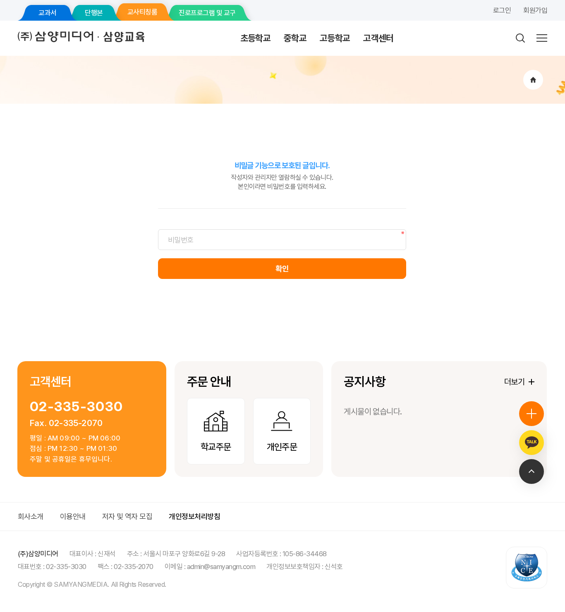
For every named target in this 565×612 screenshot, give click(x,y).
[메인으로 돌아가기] (533, 80)
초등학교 (255, 38)
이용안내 (73, 516)
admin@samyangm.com (221, 566)
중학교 (295, 38)
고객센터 (378, 38)
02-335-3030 (76, 406)
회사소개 (30, 516)
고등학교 (335, 38)
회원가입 (535, 10)
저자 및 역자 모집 (127, 516)
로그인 (502, 10)
